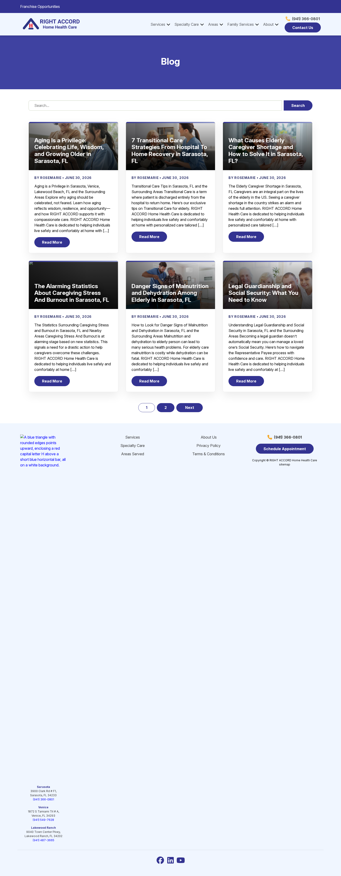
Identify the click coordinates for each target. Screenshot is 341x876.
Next (189, 407)
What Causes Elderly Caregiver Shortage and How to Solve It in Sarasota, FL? (265, 150)
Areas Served (132, 454)
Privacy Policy (208, 445)
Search (298, 105)
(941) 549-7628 (43, 820)
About (268, 24)
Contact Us (302, 27)
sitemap (284, 464)
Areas (213, 24)
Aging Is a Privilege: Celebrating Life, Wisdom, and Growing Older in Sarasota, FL (69, 150)
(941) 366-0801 (306, 18)
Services (158, 24)
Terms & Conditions (208, 454)
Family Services (240, 24)
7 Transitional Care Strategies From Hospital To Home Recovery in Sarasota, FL (170, 150)
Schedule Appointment (285, 448)
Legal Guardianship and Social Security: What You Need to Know (263, 293)
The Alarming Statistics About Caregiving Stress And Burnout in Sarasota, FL (71, 293)
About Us (209, 437)
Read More (56, 243)
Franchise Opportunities (40, 6)
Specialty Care (186, 24)
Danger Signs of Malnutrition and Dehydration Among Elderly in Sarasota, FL (170, 293)
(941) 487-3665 (43, 840)
